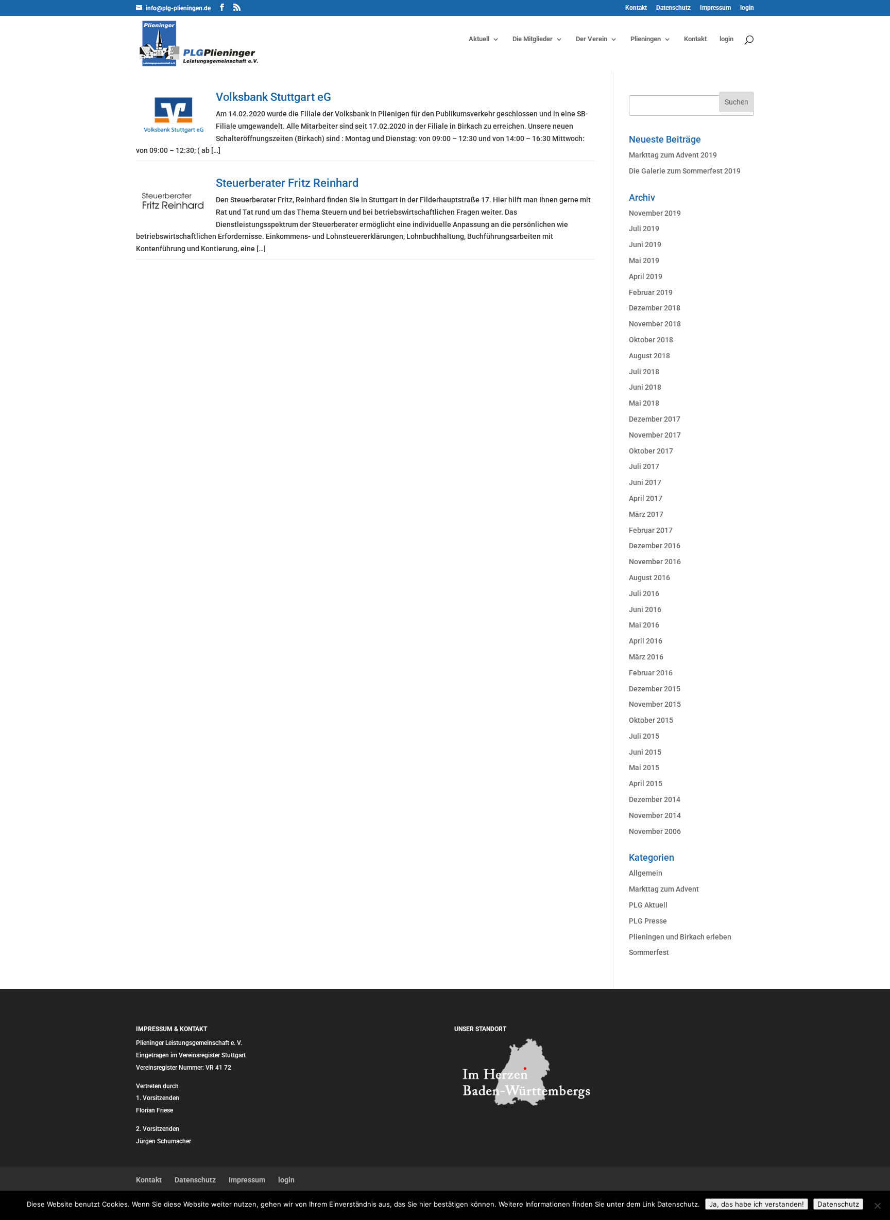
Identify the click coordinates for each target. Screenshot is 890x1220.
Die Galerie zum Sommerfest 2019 (685, 171)
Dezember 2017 (654, 419)
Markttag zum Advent (664, 889)
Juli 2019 (644, 228)
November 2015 (655, 704)
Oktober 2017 (651, 451)
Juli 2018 (644, 372)
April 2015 (645, 783)
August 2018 (649, 356)
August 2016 (649, 577)
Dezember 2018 (654, 308)
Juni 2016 (645, 609)
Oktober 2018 (651, 340)
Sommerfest (649, 952)
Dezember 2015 (654, 689)
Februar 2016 (651, 673)
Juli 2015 (644, 736)
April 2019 (645, 276)
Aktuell (479, 39)
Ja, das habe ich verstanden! (756, 1204)
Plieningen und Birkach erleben (680, 937)
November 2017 (655, 435)
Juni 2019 (645, 244)
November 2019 (655, 213)
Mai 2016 (644, 625)
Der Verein (591, 39)
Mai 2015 (644, 767)
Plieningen (645, 39)
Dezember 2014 (654, 799)
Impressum (715, 8)
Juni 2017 (645, 482)
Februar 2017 (651, 530)
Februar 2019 (651, 292)
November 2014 (655, 815)
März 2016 (646, 657)
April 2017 (645, 498)
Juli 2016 (644, 593)
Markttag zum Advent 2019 (673, 155)
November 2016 (655, 561)
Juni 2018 (645, 387)
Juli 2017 (644, 466)
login (747, 8)
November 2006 (655, 831)
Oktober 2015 (651, 720)
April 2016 (645, 641)
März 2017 (646, 514)
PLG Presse (648, 921)
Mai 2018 (644, 403)
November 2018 (655, 324)
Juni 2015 (645, 752)
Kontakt (636, 8)
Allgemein (645, 873)
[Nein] (877, 1205)
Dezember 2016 (654, 546)
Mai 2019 (644, 260)
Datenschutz (673, 8)
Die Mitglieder (532, 39)
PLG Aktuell (648, 905)
